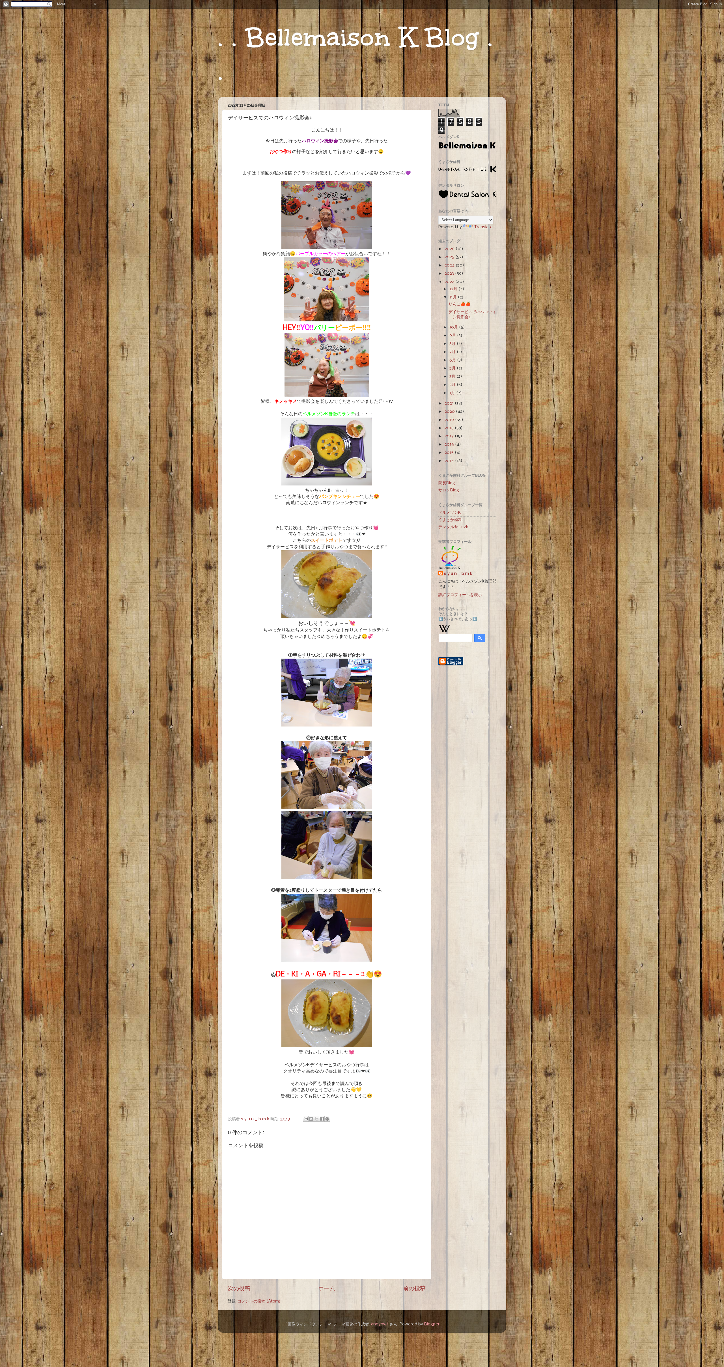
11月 (453, 297)
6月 (453, 360)
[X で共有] (316, 1119)
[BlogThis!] (311, 1119)
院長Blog (446, 483)
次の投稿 (239, 1289)
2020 (450, 411)
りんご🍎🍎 (460, 304)
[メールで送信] (306, 1119)
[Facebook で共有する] (322, 1119)
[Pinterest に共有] (327, 1119)
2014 (450, 461)
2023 (450, 273)
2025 (450, 257)
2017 (450, 436)
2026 (450, 249)
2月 (453, 384)
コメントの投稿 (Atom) (259, 1301)
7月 (453, 352)
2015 (450, 452)
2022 (450, 282)
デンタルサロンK (453, 527)
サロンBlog (448, 490)
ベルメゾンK (449, 512)
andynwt (379, 1324)
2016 (450, 444)
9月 (453, 335)
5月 (453, 368)
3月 (452, 376)
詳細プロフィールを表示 (460, 595)
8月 (453, 343)
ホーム (326, 1289)
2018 (450, 428)
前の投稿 (414, 1289)
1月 (452, 393)
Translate (483, 227)
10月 (454, 327)
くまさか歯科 (450, 520)
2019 (450, 420)
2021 (450, 403)
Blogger (431, 1324)
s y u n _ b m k (458, 573)
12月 (453, 289)
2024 (450, 265)
